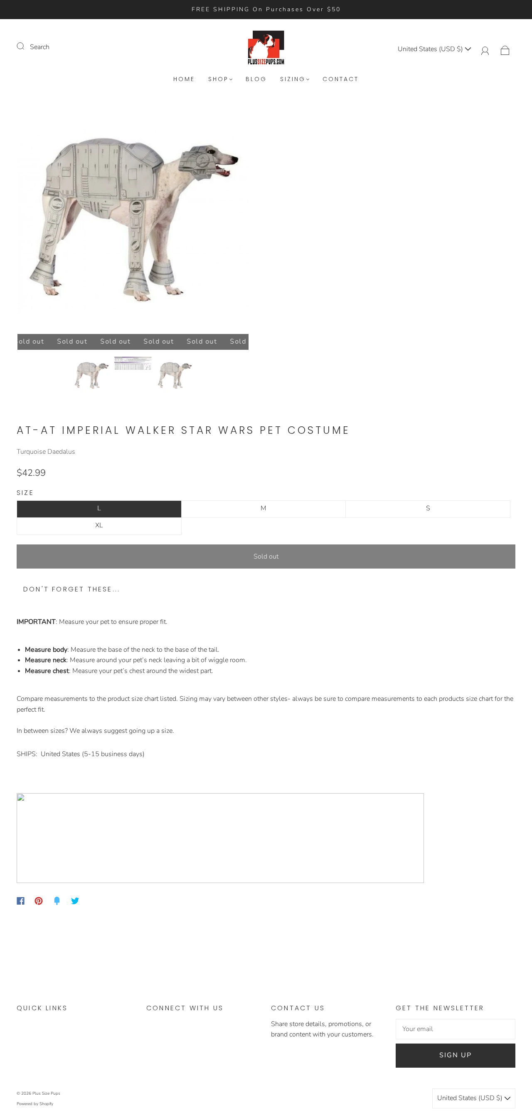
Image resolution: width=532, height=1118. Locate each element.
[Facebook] (21, 901)
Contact (341, 79)
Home (184, 79)
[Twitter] (75, 901)
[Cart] (505, 49)
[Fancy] (57, 901)
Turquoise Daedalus (46, 451)
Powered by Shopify (35, 1104)
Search (39, 47)
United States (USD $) (431, 49)
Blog (256, 79)
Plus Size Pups (46, 1093)
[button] (40, 220)
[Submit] (26, 46)
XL (99, 525)
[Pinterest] (39, 901)
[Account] (485, 49)
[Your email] (455, 1029)
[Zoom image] (133, 220)
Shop (218, 79)
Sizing (292, 79)
